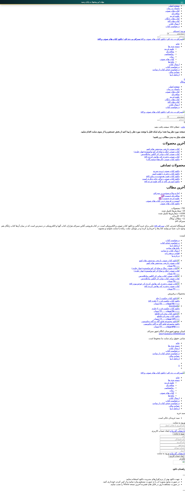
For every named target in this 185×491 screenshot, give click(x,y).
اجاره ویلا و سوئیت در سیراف (166, 193)
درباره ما (176, 256)
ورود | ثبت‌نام (179, 31)
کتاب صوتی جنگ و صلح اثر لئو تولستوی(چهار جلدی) (157, 151)
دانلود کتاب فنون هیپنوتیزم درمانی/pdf (163, 176)
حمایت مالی (174, 72)
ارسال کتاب (174, 24)
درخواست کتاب (173, 26)
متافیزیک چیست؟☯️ (170, 196)
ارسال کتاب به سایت (170, 250)
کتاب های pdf (174, 21)
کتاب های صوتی (172, 11)
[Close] (184, 490)
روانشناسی (169, 54)
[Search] (158, 120)
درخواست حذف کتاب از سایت (166, 69)
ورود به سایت (179, 434)
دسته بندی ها (174, 46)
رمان (172, 57)
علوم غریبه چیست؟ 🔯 (169, 198)
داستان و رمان (173, 8)
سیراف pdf (159, 226)
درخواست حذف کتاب (170, 243)
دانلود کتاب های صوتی (170, 203)
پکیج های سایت (173, 248)
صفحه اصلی (174, 6)
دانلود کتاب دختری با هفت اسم (166, 174)
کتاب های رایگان (172, 18)
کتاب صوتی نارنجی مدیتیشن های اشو (163, 149)
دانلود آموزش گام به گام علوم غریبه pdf (162, 181)
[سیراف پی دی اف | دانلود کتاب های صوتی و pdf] (163, 112)
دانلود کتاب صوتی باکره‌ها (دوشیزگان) (163, 159)
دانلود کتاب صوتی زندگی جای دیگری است (161, 179)
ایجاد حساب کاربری (176, 456)
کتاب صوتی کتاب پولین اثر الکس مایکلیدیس (160, 154)
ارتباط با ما (175, 75)
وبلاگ (182, 82)
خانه (178, 44)
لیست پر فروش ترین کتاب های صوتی (163, 201)
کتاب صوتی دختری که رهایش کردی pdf (162, 157)
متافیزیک (176, 13)
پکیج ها (171, 62)
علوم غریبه (175, 16)
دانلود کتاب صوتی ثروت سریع (166, 171)
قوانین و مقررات (172, 253)
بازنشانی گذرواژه (177, 431)
